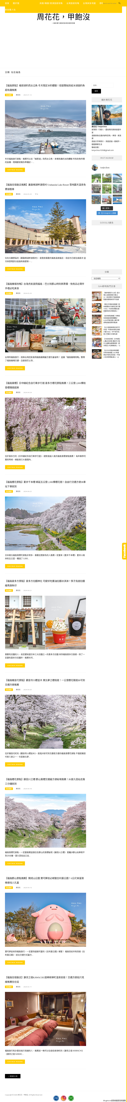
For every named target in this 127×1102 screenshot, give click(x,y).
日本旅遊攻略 (29, 3)
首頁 (7, 3)
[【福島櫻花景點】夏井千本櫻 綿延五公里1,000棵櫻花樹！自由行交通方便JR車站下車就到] (45, 523)
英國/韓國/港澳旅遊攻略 (51, 3)
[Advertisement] (63, 49)
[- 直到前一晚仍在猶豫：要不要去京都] (106, 189)
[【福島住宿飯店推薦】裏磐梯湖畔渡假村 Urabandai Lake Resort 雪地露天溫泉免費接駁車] (45, 226)
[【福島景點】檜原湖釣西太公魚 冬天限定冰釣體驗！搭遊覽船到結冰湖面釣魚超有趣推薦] (45, 127)
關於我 (16, 3)
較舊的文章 (13, 1076)
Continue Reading (15, 170)
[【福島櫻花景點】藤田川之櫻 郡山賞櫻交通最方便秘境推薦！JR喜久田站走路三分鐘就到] (45, 820)
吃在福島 (9, 590)
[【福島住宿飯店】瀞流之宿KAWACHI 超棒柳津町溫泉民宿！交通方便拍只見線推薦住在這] (45, 1018)
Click (124, 551)
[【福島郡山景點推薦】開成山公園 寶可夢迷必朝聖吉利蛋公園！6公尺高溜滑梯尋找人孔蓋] (45, 919)
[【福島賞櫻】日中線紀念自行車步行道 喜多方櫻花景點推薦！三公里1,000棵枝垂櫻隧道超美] (45, 424)
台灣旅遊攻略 (72, 3)
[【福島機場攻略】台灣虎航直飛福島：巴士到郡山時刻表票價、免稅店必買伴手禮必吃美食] (45, 325)
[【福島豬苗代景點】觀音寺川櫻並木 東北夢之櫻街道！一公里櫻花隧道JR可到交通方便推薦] (45, 721)
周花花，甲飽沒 (63, 17)
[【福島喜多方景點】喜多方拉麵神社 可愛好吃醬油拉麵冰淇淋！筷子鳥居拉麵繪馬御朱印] (45, 622)
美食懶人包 (10, 9)
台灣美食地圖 (89, 3)
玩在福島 (9, 95)
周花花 (18, 95)
